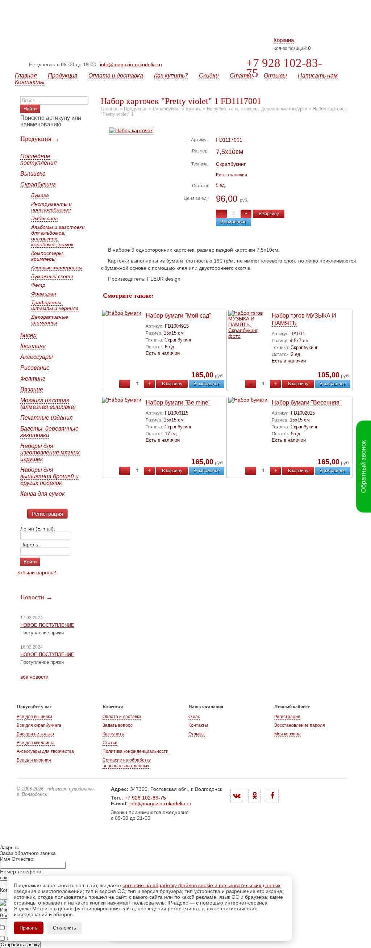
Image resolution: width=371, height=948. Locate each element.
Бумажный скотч (52, 276)
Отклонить (64, 928)
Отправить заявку (20, 944)
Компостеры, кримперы (47, 256)
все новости (34, 677)
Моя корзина (287, 734)
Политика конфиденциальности (135, 751)
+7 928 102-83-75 (284, 68)
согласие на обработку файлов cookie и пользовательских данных (201, 885)
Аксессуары (36, 357)
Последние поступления (38, 159)
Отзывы (275, 75)
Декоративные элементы (49, 320)
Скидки (209, 75)
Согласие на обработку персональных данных (127, 763)
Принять (29, 928)
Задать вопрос (118, 725)
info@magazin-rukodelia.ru (131, 64)
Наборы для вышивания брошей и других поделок (49, 476)
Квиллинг (33, 346)
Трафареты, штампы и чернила (55, 305)
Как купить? (171, 75)
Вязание (31, 389)
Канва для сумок (42, 494)
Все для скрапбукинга (39, 725)
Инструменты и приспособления (51, 207)
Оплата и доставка (115, 75)
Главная (26, 75)
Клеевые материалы (56, 267)
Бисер (28, 335)
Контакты (30, 82)
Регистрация (47, 514)
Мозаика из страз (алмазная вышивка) (48, 403)
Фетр (38, 285)
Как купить (113, 734)
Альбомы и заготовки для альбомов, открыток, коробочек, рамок (58, 235)
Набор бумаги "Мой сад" (178, 315)
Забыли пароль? (36, 572)
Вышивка (33, 174)
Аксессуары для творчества (45, 751)
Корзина (284, 40)
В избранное (233, 222)
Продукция (63, 75)
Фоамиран (43, 294)
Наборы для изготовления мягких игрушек (50, 452)
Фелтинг (32, 379)
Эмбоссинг (44, 218)
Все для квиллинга (36, 742)
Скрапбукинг (38, 184)
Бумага (40, 195)
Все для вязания (34, 760)
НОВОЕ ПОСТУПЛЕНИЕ (47, 625)
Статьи (241, 75)
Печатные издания (46, 418)
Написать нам (318, 75)
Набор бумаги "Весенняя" (307, 402)
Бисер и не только (35, 734)
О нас (194, 716)
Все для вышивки (34, 716)
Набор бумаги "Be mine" (178, 402)
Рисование (35, 368)
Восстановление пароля (299, 725)
